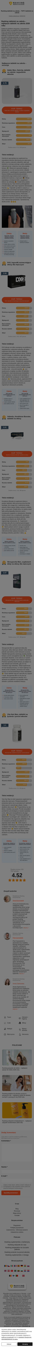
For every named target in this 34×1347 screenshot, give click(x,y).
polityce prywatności (7, 1337)
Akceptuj (25, 1344)
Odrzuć (9, 1344)
